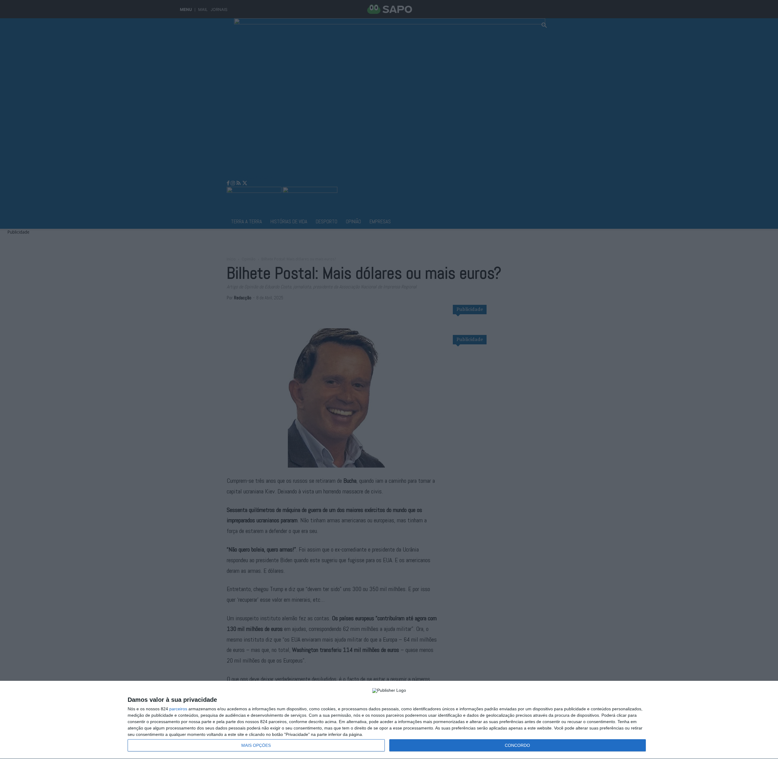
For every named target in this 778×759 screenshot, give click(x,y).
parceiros (178, 709)
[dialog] (389, 720)
